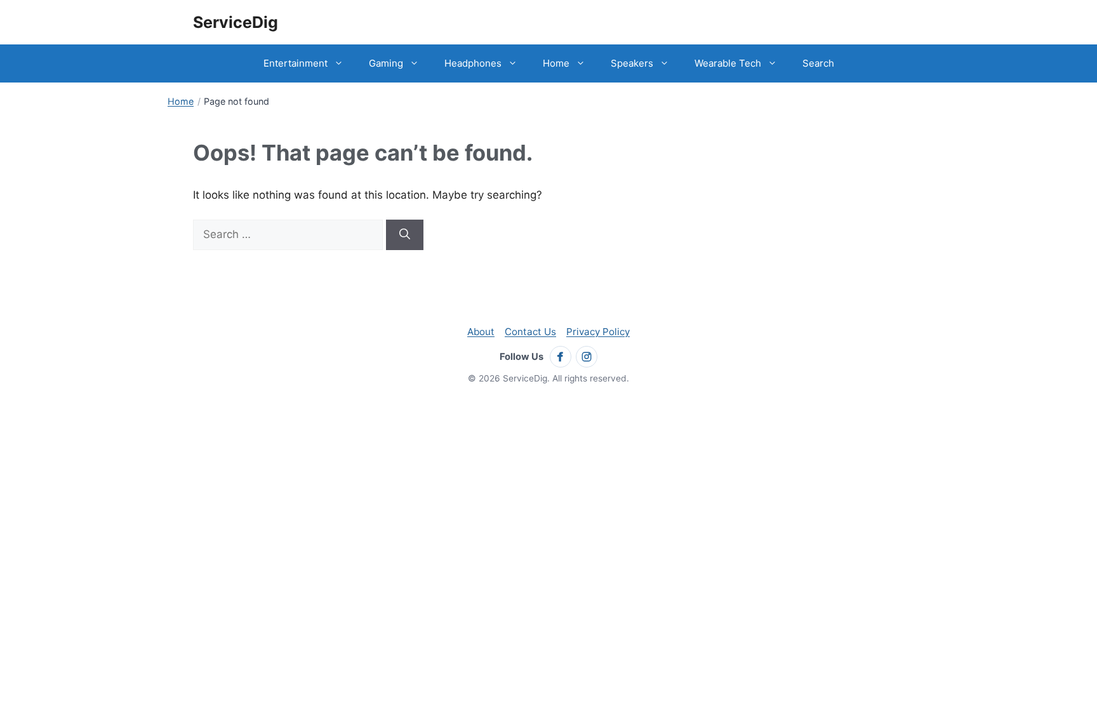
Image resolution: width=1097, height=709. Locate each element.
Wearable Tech (728, 63)
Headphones (473, 63)
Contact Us (530, 332)
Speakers (632, 63)
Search (818, 63)
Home (556, 63)
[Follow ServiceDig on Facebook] (560, 357)
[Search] (404, 235)
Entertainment (295, 63)
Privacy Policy (598, 332)
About (481, 332)
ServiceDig (235, 22)
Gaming (386, 63)
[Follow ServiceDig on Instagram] (586, 357)
